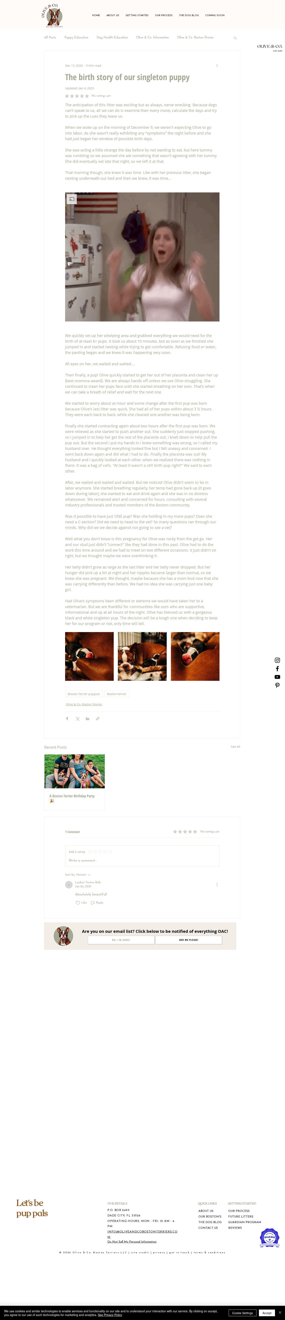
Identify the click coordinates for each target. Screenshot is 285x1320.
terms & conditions (210, 1253)
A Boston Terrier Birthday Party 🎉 (72, 798)
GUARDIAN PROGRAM (241, 1222)
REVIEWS (235, 1228)
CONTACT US (208, 1228)
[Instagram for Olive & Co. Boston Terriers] (277, 660)
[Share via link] (98, 719)
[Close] (279, 1313)
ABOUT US (205, 1211)
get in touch (179, 1253)
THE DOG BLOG (210, 1222)
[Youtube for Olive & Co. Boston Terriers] (277, 676)
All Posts (50, 37)
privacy (159, 1253)
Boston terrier (116, 694)
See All (235, 747)
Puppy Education (76, 37)
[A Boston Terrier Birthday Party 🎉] (74, 771)
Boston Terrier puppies (84, 694)
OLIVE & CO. (269, 46)
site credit (140, 1253)
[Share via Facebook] (67, 719)
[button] (137, 15)
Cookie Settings (242, 1313)
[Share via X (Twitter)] (77, 719)
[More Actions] (216, 884)
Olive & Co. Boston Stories (195, 37)
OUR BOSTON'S (209, 1216)
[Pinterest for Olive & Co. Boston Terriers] (277, 685)
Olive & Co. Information (152, 37)
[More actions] (216, 65)
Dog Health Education (112, 37)
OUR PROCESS (239, 1211)
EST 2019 (277, 51)
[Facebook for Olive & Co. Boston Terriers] (277, 668)
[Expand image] (89, 656)
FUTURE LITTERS (240, 1216)
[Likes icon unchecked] (78, 902)
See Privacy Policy (110, 1315)
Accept (266, 1313)
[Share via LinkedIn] (88, 719)
